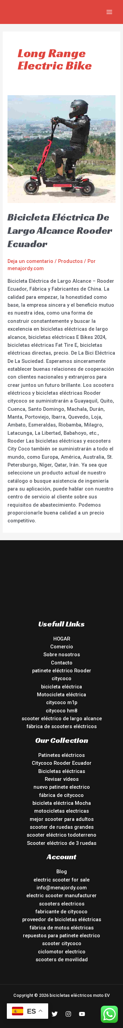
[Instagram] (68, 1014)
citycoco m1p (61, 702)
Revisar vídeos (62, 779)
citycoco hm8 (61, 711)
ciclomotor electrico (61, 952)
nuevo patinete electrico (61, 787)
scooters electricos (61, 904)
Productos (70, 261)
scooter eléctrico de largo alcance (62, 718)
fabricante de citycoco (61, 912)
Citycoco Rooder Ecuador (62, 763)
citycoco (61, 678)
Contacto (61, 663)
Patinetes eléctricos (61, 755)
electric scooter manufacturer (61, 895)
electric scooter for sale (61, 880)
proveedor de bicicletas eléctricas (61, 919)
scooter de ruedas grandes (62, 827)
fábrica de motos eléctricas (62, 928)
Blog (61, 871)
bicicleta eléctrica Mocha (61, 803)
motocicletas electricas (61, 811)
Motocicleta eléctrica (61, 694)
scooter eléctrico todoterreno (61, 835)
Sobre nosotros (61, 654)
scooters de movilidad (62, 959)
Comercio (61, 647)
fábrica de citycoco (61, 795)
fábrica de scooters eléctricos (62, 726)
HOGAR (61, 639)
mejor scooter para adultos (62, 819)
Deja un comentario (30, 261)
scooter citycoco (61, 943)
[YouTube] (82, 1014)
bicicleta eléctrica (61, 687)
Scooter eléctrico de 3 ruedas (61, 843)
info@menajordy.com (62, 888)
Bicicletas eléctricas (61, 771)
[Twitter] (55, 1014)
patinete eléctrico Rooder (61, 671)
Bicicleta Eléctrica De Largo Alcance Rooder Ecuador (60, 230)
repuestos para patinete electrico (61, 935)
